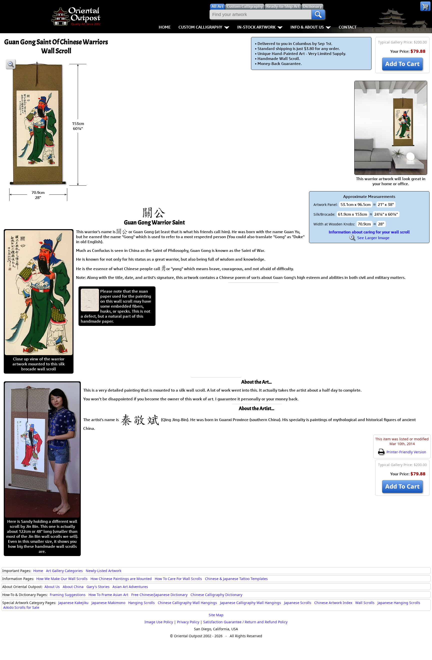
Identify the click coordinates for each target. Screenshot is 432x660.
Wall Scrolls (364, 602)
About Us (52, 586)
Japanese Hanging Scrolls (399, 602)
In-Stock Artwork (256, 26)
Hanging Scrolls (141, 602)
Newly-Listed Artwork (103, 570)
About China (73, 586)
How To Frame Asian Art (108, 594)
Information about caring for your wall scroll (369, 231)
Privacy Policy (188, 622)
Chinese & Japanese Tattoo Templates (236, 578)
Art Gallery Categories (64, 570)
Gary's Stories (98, 586)
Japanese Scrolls (297, 602)
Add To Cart (402, 63)
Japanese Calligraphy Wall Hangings (250, 602)
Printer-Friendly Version (406, 452)
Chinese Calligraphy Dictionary (216, 594)
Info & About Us (307, 26)
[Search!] (318, 14)
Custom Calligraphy (200, 26)
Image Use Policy (158, 622)
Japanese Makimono (108, 602)
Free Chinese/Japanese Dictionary (159, 594)
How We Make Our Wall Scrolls (62, 578)
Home (164, 26)
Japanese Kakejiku (73, 602)
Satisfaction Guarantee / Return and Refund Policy (245, 622)
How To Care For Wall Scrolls (178, 578)
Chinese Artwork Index (333, 602)
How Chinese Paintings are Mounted (121, 578)
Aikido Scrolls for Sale (21, 607)
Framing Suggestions (68, 594)
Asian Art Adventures (130, 586)
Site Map (216, 615)
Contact (347, 26)
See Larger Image (373, 237)
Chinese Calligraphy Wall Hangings (187, 602)
